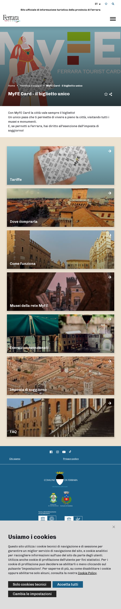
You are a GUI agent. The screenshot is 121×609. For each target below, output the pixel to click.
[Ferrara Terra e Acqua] (13, 18)
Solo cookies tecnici (29, 584)
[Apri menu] (113, 19)
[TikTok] (70, 452)
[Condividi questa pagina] (110, 94)
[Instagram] (57, 452)
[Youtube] (64, 452)
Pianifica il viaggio (31, 85)
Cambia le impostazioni (32, 594)
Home (11, 85)
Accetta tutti (67, 584)
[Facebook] (51, 452)
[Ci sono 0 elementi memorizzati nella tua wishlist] (106, 3)
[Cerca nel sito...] (113, 4)
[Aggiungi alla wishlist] (106, 94)
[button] (98, 4)
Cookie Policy (87, 573)
